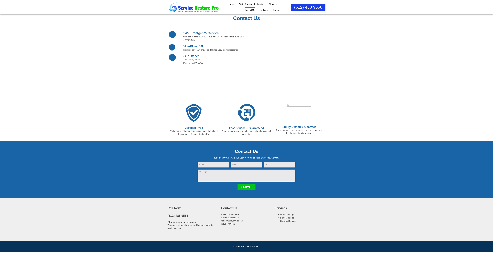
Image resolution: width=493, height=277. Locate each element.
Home (231, 4)
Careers (276, 10)
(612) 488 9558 (178, 215)
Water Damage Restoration (251, 4)
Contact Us (250, 10)
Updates (264, 10)
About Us (273, 4)
